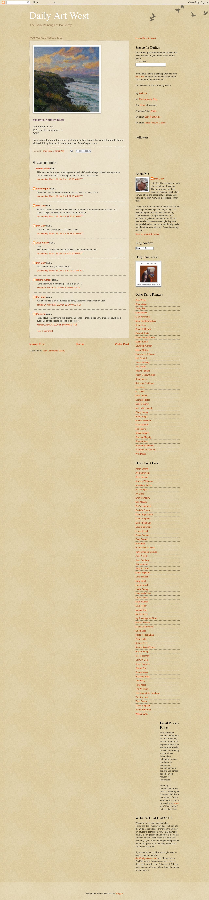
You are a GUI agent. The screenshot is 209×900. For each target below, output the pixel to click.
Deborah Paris (142, 333)
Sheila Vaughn (142, 433)
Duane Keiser (142, 342)
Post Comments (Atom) (54, 350)
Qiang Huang (142, 412)
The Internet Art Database (148, 693)
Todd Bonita (141, 701)
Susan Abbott (142, 441)
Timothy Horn (142, 697)
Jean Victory (42, 243)
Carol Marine (141, 312)
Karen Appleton (143, 572)
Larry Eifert (141, 581)
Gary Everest (142, 539)
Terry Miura (141, 685)
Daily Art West (59, 15)
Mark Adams (141, 395)
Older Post (122, 344)
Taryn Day (140, 680)
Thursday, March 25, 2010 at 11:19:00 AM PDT (59, 305)
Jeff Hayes (141, 366)
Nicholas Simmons (144, 626)
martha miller (43, 168)
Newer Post (37, 344)
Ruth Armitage (142, 651)
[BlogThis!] (80, 151)
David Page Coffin (144, 514)
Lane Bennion (142, 577)
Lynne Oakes (142, 597)
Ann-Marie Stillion (144, 485)
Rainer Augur (142, 416)
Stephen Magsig (143, 437)
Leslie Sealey (142, 589)
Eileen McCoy (142, 350)
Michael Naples (143, 400)
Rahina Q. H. (142, 643)
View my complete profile (147, 234)
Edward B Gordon (144, 346)
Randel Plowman (143, 420)
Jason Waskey (143, 362)
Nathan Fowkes (143, 622)
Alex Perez (141, 300)
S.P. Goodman (142, 656)
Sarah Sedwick (143, 664)
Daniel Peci (141, 325)
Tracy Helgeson (143, 705)
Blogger (119, 893)
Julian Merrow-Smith (145, 375)
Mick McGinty (142, 404)
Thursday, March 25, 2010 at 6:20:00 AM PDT (58, 287)
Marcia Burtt (141, 610)
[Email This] (77, 151)
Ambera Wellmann (144, 481)
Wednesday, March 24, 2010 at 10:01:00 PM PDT (60, 270)
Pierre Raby (141, 639)
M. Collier (140, 391)
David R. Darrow (143, 329)
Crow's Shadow (143, 498)
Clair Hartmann (143, 317)
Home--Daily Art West (146, 38)
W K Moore (141, 454)
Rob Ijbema (141, 429)
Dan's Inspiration (143, 506)
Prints (142, 105)
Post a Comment (45, 331)
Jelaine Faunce (143, 371)
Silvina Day (141, 668)
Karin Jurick (141, 379)
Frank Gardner (142, 535)
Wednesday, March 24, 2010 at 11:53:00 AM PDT (60, 233)
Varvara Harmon (143, 709)
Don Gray (41, 205)
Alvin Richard (142, 477)
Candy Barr (141, 308)
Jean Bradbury (142, 560)
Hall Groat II (141, 358)
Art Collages (141, 489)
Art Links (140, 494)
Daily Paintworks (153, 117)
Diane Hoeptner (143, 518)
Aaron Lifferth (142, 469)
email (176, 803)
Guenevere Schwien (145, 354)
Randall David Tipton (145, 647)
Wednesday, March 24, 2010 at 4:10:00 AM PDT (60, 179)
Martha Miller (142, 614)
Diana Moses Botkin (145, 337)
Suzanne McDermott (145, 449)
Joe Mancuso (142, 564)
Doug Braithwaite (144, 527)
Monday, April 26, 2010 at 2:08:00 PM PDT (57, 325)
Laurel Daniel (142, 585)
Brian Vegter (141, 304)
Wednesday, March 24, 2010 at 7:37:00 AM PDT (60, 196)
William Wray (142, 714)
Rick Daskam (142, 424)
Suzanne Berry (143, 676)
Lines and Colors (143, 593)
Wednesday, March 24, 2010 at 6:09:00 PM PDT (60, 253)
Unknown (41, 314)
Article (154, 111)
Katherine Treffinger (145, 383)
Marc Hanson (142, 601)
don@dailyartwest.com (146, 858)
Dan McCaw (141, 502)
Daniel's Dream (143, 510)
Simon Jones (142, 672)
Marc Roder (141, 606)
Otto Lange (141, 631)
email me (140, 76)
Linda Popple (43, 188)
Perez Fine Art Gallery (155, 123)
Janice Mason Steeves (146, 552)
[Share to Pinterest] (89, 151)
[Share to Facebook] (86, 151)
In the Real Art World (145, 547)
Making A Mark (43, 280)
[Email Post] (71, 151)
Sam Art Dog (142, 660)
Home (80, 344)
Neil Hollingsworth (144, 408)
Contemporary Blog (148, 99)
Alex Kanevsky (143, 473)
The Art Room (142, 689)
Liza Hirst (140, 387)
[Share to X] (83, 151)
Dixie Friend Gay (143, 523)
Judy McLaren (142, 568)
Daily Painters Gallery (146, 321)
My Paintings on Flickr (146, 618)
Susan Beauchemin (145, 445)
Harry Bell (140, 543)
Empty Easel (142, 531)
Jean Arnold (141, 556)
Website (143, 93)
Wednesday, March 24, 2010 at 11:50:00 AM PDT (60, 216)
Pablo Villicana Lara (145, 635)
